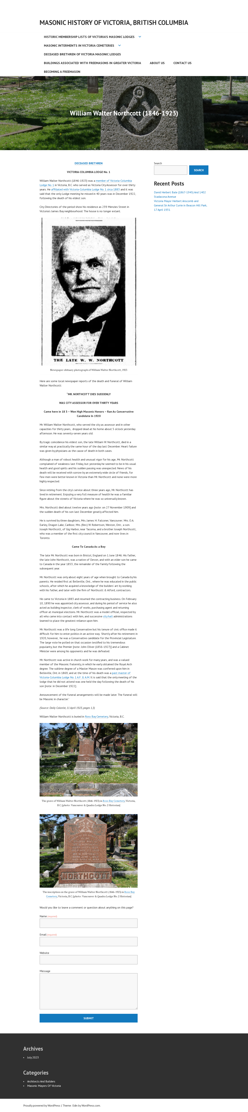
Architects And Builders (41, 1081)
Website (44, 953)
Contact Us (182, 63)
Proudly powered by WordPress (41, 1105)
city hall (108, 616)
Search (158, 163)
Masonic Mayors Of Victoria (44, 1085)
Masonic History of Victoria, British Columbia (114, 22)
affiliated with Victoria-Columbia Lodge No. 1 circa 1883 (85, 189)
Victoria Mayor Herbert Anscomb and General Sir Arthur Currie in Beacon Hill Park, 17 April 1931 (180, 205)
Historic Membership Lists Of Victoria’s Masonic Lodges (89, 37)
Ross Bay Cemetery (96, 716)
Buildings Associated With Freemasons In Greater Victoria (92, 63)
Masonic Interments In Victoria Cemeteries (79, 45)
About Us (157, 63)
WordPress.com (91, 1105)
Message (45, 971)
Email (48, 934)
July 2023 (33, 1057)
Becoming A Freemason (62, 72)
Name (48, 916)
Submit (89, 1018)
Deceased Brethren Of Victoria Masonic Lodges (82, 54)
